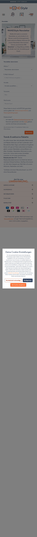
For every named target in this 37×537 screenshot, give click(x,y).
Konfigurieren (27, 280)
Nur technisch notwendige (13, 280)
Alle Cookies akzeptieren (18, 285)
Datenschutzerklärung (13, 273)
